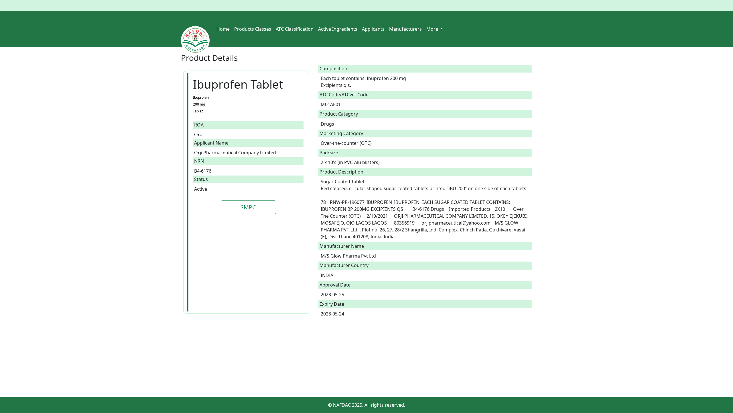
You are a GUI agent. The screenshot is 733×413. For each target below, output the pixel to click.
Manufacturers (405, 29)
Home (223, 29)
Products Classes (252, 29)
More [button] (432, 29)
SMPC (248, 207)
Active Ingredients (337, 29)
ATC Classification (295, 29)
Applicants (373, 29)
